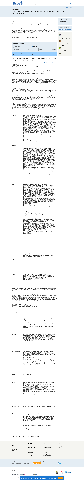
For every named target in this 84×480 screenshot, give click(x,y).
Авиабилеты (14, 451)
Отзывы (59, 447)
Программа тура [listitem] (62, 21)
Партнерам (45, 452)
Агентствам (30, 443)
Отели (13, 445)
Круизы (13, 450)
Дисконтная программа (46, 446)
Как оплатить (30, 446)
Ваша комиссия (30, 448)
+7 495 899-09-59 (26, 2)
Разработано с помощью (16, 474)
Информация (30, 452)
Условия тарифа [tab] (16, 284)
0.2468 (25, 463)
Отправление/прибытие (31, 455)
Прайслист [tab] (23, 284)
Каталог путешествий (16, 443)
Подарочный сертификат (47, 447)
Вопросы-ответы (45, 448)
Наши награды (60, 446)
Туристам (44, 443)
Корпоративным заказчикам (47, 455)
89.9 (13, 463)
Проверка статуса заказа (31, 456)
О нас (59, 443)
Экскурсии (14, 446)
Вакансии (59, 448)
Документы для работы (31, 447)
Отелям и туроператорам (47, 454)
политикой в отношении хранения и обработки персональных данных (45, 478)
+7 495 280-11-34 (34, 2)
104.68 (17, 463)
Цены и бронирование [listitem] (63, 19)
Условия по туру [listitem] (62, 23)
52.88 (28, 463)
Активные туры (14, 449)
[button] (20, 49)
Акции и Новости (30, 454)
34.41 (21, 463)
